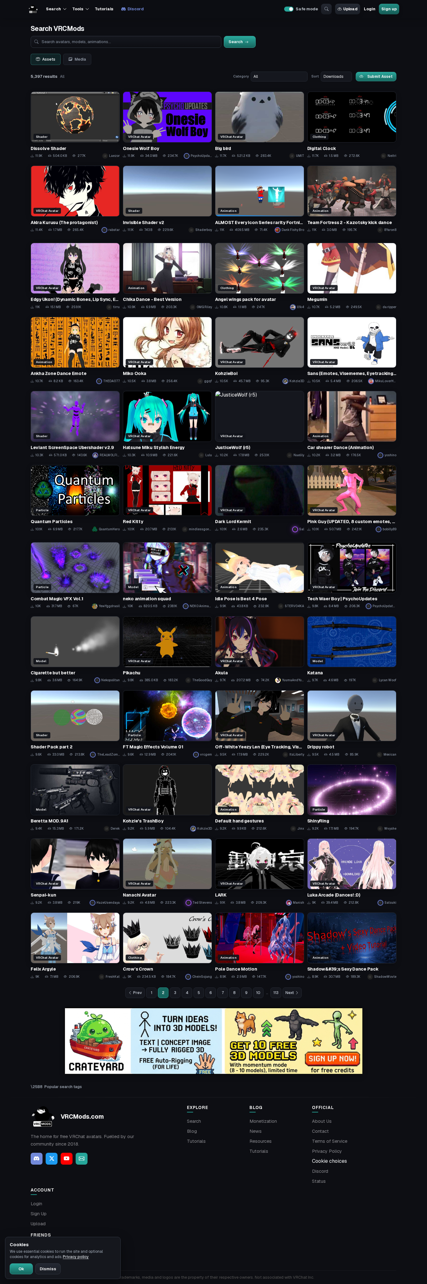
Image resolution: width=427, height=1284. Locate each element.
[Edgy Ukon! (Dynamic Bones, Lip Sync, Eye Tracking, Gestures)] (75, 276)
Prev (137, 992)
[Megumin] (351, 276)
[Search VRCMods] (326, 9)
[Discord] (37, 1159)
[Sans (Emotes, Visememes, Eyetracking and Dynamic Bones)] (351, 350)
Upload (350, 9)
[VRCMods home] (33, 9)
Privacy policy (76, 1256)
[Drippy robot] (351, 723)
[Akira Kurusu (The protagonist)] (75, 199)
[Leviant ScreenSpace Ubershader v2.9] (75, 424)
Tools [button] (77, 9)
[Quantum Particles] (75, 498)
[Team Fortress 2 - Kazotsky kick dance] (351, 199)
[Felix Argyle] (75, 946)
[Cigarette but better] (75, 649)
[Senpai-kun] (75, 872)
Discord (135, 9)
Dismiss (48, 1269)
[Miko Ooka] (167, 350)
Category (241, 76)
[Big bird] (259, 125)
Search (194, 1121)
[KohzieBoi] (259, 350)
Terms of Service (329, 1141)
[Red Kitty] (167, 498)
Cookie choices (329, 1161)
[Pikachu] (167, 649)
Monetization (263, 1121)
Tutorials (104, 9)
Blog (192, 1131)
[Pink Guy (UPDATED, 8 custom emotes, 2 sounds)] (351, 498)
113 (276, 992)
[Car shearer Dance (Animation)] (351, 424)
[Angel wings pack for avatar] (259, 276)
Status (319, 1181)
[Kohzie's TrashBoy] (167, 798)
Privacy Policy (327, 1151)
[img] (213, 1041)
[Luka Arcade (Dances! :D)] (351, 872)
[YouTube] (67, 1159)
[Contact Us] (82, 1159)
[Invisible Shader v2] (167, 199)
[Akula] (259, 649)
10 (258, 992)
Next (289, 992)
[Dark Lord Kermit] (259, 498)
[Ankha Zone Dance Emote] (75, 350)
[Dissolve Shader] (75, 125)
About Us (322, 1121)
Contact (320, 1131)
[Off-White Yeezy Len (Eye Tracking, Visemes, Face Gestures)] (259, 723)
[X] (52, 1159)
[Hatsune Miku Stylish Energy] (167, 424)
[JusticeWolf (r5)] (259, 424)
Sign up (388, 9)
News (255, 1131)
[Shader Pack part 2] (75, 723)
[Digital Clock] (351, 125)
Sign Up (39, 1214)
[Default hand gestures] (259, 798)
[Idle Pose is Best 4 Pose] (259, 575)
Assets (48, 59)
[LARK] (259, 872)
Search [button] (53, 9)
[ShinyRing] (351, 798)
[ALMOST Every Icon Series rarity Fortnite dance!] (259, 199)
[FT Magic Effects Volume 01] (167, 723)
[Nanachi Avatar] (167, 872)
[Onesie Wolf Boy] (167, 125)
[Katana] (351, 649)
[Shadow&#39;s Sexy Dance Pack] (351, 946)
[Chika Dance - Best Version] (167, 276)
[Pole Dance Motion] (259, 946)
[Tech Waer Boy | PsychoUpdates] (351, 575)
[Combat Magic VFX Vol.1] (75, 575)
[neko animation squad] (167, 575)
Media (80, 59)
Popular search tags (63, 1086)
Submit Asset (380, 76)
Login (369, 9)
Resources (260, 1141)
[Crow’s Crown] (167, 946)
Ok (21, 1269)
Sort (315, 76)
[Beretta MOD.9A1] (75, 798)
